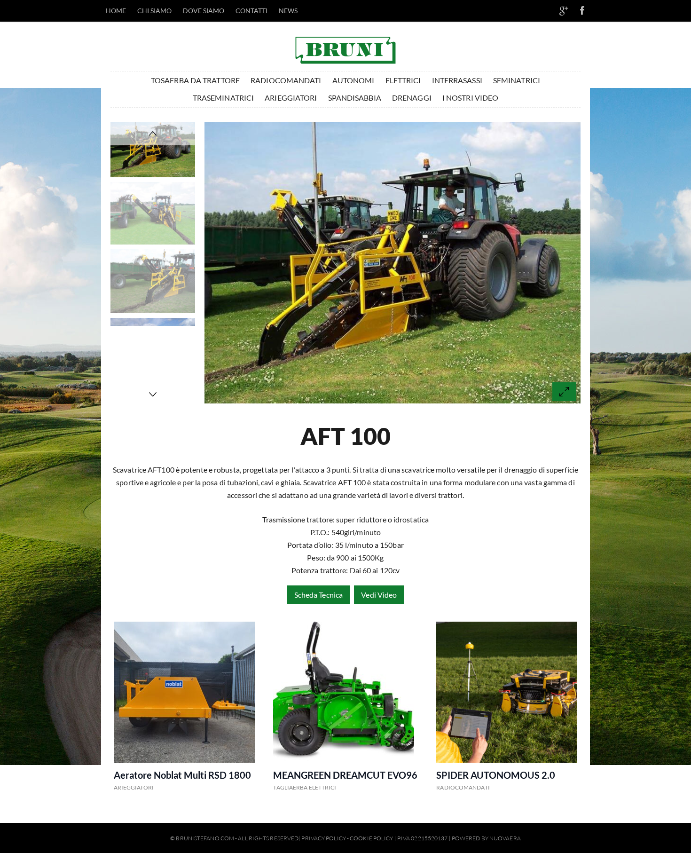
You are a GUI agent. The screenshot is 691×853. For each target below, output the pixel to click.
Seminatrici (516, 80)
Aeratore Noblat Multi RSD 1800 (182, 775)
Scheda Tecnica (318, 594)
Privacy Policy (323, 838)
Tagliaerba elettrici (304, 787)
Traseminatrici (223, 97)
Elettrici (403, 80)
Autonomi (353, 80)
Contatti (252, 11)
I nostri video (470, 97)
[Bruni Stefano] (345, 48)
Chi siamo (154, 11)
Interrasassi (457, 80)
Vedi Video (379, 594)
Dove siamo (204, 11)
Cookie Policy (371, 838)
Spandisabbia (354, 97)
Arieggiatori (291, 97)
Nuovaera (505, 838)
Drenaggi (412, 97)
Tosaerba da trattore (195, 80)
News (288, 11)
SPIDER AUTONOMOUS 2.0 (495, 775)
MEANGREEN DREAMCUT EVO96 (345, 775)
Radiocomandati (286, 80)
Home (116, 11)
